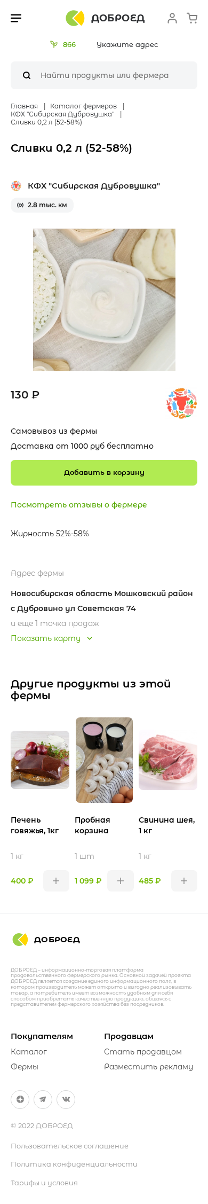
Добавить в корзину (104, 472)
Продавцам (129, 1036)
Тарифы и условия (44, 1182)
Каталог (29, 1052)
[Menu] (16, 18)
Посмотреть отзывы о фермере (79, 505)
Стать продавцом (143, 1052)
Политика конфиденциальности (74, 1164)
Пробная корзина (92, 825)
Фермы (24, 1067)
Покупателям (42, 1036)
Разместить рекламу (148, 1067)
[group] (104, 300)
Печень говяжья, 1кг (35, 825)
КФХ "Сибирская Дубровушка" (94, 186)
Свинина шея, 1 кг (167, 825)
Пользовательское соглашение (70, 1146)
